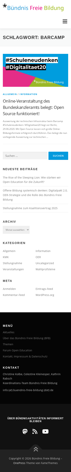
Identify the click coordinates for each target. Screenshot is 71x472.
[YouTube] (45, 431)
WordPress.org (45, 295)
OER (38, 257)
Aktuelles (8, 332)
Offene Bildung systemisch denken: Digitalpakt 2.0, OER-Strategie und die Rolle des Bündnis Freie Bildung (35, 195)
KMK (6, 257)
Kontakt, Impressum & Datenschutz (25, 356)
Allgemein (10, 94)
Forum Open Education (17, 350)
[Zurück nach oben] (35, 449)
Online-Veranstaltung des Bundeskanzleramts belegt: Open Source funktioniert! (33, 107)
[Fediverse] (25, 431)
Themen (8, 344)
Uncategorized (45, 263)
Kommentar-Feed (14, 295)
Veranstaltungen (13, 269)
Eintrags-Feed (44, 289)
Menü (65, 21)
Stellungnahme (12, 263)
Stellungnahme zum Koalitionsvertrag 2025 (30, 208)
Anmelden (9, 289)
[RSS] (34, 431)
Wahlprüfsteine (45, 269)
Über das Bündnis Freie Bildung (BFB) (26, 338)
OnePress (19, 463)
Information (28, 94)
